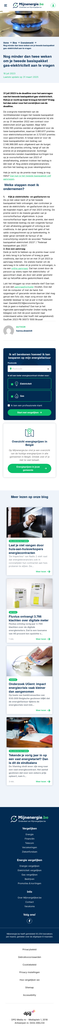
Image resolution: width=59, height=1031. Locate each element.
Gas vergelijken (29, 874)
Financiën (29, 838)
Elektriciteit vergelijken (29, 870)
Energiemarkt (27, 42)
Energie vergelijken (29, 866)
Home (6, 42)
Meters (13, 612)
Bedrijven (29, 879)
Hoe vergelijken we (30, 979)
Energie (29, 834)
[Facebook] (29, 921)
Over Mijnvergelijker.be (29, 897)
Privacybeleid (29, 949)
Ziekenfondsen (29, 851)
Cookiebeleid (29, 964)
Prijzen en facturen (19, 541)
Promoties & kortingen (29, 883)
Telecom (29, 843)
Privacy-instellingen (29, 972)
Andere (13, 680)
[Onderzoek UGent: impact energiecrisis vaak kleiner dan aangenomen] (29, 662)
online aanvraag (19, 268)
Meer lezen (41, 571)
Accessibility (29, 995)
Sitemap (29, 987)
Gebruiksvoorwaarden (29, 957)
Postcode (12, 363)
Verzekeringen (29, 847)
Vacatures (29, 906)
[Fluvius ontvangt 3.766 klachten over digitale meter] (29, 595)
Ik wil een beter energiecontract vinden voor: (28, 375)
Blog (15, 42)
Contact (29, 902)
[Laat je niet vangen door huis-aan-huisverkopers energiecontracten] (29, 523)
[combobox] (29, 368)
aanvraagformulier (24, 286)
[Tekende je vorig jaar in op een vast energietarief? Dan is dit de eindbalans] (29, 733)
